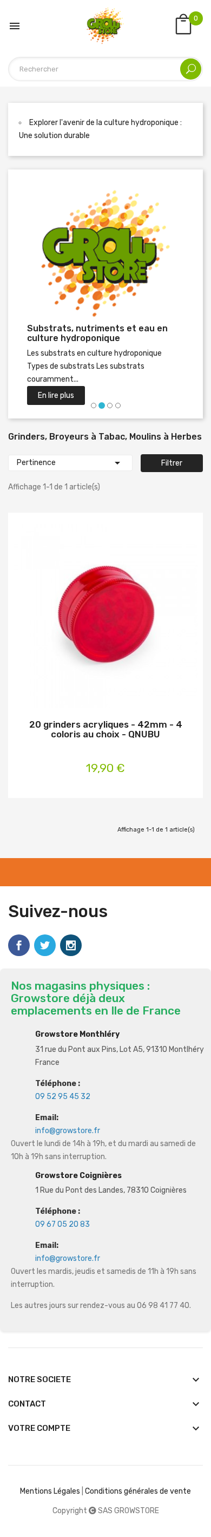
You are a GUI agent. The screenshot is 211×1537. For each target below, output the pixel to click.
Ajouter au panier (88, 617)
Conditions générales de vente (138, 1491)
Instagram (71, 945)
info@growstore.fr (67, 1130)
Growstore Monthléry (77, 1034)
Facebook (19, 945)
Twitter (45, 945)
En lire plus (56, 395)
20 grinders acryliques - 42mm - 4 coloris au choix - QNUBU (105, 730)
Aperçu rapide (122, 617)
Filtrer (171, 463)
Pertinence (70, 462)
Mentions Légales (50, 1491)
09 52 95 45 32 (62, 1096)
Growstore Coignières (78, 1175)
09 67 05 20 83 (62, 1224)
